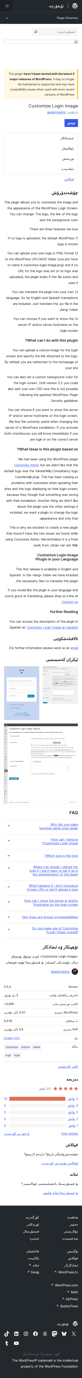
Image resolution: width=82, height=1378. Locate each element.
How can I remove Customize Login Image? (60, 841)
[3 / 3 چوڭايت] (73, 729)
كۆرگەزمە (32, 1217)
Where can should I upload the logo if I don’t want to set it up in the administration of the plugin (54, 870)
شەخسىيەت (70, 1238)
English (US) (12, 1038)
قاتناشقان (32, 1251)
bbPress (70, 1299)
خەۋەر (73, 1224)
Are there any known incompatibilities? (50, 917)
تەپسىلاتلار (67, 138)
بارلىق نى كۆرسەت (16, 1133)
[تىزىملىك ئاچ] (6, 6)
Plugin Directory (67, 18)
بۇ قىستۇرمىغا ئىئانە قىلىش (60, 1193)
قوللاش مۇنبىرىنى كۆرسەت (59, 1163)
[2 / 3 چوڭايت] (34, 671)
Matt (72, 1292)
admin (36, 1047)
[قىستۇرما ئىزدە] (36, 32)
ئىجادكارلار (71, 1265)
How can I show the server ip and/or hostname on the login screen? (51, 902)
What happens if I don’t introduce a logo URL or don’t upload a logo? (52, 887)
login (17, 1055)
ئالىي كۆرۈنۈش (68, 1066)
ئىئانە (34, 1265)
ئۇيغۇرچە (63, 1324)
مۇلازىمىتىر (71, 1231)
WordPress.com (64, 1285)
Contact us (70, 602)
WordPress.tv (66, 1272)
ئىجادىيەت (67, 169)
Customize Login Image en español (52, 627)
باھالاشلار (68, 148)
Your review (69, 1133)
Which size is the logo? (61, 856)
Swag (33, 1272)
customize (12, 1047)
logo (8, 1055)
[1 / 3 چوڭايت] (73, 671)
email (74, 648)
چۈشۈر (71, 123)
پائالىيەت (33, 1258)
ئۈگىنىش (72, 1251)
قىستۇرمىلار (31, 1231)
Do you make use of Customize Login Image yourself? (55, 930)
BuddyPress (67, 1306)
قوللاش (69, 179)
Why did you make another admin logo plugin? (58, 826)
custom (25, 1047)
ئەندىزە (34, 1238)
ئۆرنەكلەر (32, 1224)
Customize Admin (26, 465)
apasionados (56, 112)
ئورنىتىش (68, 159)
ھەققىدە (72, 1217)
